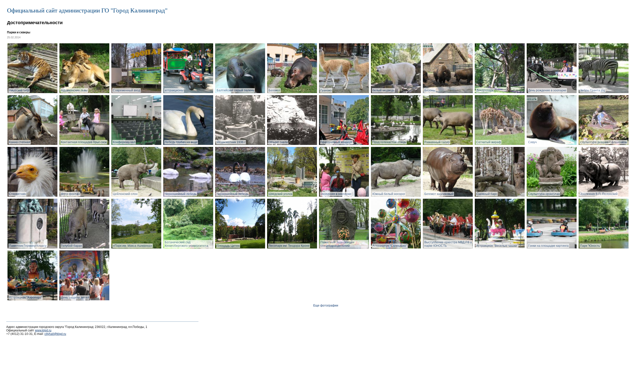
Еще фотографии (325, 305)
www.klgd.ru (43, 330)
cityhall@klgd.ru (55, 334)
